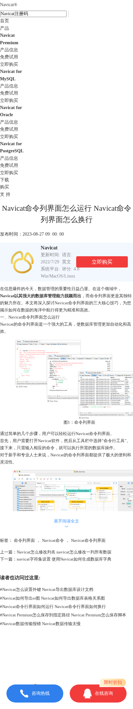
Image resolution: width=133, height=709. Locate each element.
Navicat (8, 4)
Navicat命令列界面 (88, 540)
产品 (4, 28)
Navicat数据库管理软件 (81, 651)
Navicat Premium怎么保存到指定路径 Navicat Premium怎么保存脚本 (63, 615)
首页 (4, 20)
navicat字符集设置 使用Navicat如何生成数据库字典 (64, 559)
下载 (4, 179)
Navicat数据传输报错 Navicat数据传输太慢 (40, 623)
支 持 (5, 194)
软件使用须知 (66, 665)
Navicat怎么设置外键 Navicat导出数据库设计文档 (46, 589)
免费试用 (9, 57)
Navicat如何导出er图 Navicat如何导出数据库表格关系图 (52, 598)
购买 (4, 187)
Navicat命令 (53, 540)
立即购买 (9, 64)
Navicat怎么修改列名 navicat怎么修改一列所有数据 (64, 552)
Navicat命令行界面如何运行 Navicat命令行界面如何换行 (53, 606)
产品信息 (9, 49)
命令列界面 (24, 540)
